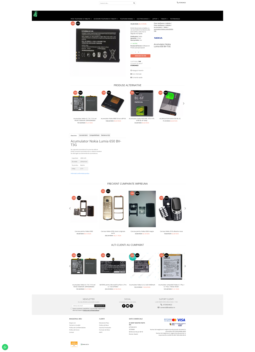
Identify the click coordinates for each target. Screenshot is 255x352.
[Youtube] (127, 306)
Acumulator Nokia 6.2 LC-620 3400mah (142, 285)
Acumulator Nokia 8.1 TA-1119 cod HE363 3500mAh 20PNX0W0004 (85, 119)
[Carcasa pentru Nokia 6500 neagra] (142, 209)
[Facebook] (124, 306)
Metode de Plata (104, 323)
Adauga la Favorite (137, 70)
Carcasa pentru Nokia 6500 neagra (142, 231)
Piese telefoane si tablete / (163, 23)
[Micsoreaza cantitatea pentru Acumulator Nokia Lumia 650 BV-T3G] (131, 52)
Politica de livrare (74, 330)
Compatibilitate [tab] (94, 135)
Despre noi (72, 323)
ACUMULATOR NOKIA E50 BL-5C (170, 118)
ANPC (100, 332)
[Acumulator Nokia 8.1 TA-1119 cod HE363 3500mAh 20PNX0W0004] (85, 103)
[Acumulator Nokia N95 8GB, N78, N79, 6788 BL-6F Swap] (141, 103)
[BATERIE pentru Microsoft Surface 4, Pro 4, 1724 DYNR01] (113, 266)
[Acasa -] (43, 14)
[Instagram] (131, 306)
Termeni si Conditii (74, 325)
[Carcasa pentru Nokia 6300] (83, 209)
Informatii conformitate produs (80, 173)
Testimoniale (175, 19)
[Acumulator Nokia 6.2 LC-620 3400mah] (142, 266)
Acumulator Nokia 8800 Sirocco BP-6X (113, 118)
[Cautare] (134, 3)
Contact (71, 332)
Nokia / (166, 27)
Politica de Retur (104, 325)
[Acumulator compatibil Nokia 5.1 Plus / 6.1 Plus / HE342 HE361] (171, 266)
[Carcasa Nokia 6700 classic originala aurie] (113, 209)
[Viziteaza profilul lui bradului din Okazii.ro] (74, 344)
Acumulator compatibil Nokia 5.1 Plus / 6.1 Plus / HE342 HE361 (171, 286)
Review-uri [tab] (105, 135)
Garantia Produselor (105, 327)
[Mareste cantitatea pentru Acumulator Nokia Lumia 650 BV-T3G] (138, 52)
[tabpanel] (97, 49)
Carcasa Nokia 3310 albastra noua (171, 231)
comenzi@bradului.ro (167, 307)
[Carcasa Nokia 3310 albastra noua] (171, 209)
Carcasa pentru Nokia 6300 (84, 231)
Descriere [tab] (74, 135)
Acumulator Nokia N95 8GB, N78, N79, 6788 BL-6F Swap (141, 119)
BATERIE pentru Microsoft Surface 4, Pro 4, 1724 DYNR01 (113, 286)
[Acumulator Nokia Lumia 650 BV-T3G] (97, 49)
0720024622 (167, 305)
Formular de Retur (104, 330)
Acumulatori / (158, 27)
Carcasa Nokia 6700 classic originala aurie (113, 232)
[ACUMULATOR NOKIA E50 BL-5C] (170, 103)
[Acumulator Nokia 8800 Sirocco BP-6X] (113, 103)
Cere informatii (136, 74)
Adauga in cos (140, 56)
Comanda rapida (137, 77)
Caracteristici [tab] (83, 135)
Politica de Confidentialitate (91, 310)
